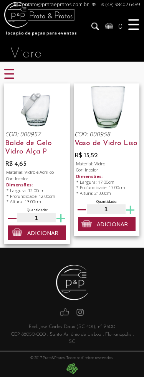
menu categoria (9, 74)
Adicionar (42, 233)
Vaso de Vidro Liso (105, 143)
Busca (95, 26)
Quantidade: (37, 209)
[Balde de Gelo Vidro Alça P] (37, 106)
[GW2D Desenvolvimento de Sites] (72, 368)
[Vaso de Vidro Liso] (107, 106)
